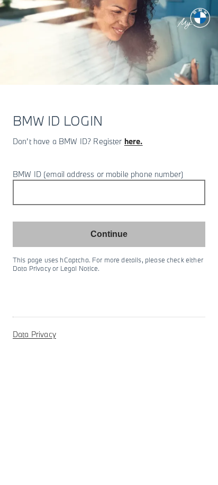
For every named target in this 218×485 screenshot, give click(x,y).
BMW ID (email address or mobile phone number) (98, 174)
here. (133, 141)
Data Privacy (34, 334)
